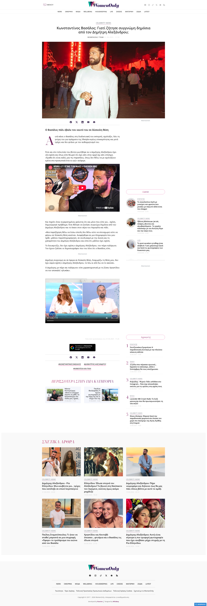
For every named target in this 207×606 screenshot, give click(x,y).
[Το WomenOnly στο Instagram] (148, 5)
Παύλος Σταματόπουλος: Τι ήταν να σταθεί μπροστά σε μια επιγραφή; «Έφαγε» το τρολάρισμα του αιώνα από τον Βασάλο (60, 538)
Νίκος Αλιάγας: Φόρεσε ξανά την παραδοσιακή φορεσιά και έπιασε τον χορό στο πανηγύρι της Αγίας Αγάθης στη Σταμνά (146, 419)
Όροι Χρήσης (69, 591)
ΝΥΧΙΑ (132, 396)
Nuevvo (100, 601)
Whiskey (116, 601)
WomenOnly (103, 568)
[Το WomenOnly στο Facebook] (144, 5)
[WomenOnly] (103, 5)
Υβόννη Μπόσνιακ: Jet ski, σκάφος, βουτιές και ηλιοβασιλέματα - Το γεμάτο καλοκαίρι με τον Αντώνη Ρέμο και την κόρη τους (150, 226)
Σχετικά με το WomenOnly (144, 591)
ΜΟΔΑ (78, 12)
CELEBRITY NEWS (103, 23)
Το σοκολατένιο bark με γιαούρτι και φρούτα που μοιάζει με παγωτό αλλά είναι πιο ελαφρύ (149, 205)
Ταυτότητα (59, 591)
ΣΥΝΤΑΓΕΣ (141, 199)
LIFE (111, 12)
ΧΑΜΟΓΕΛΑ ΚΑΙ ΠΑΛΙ (82, 368)
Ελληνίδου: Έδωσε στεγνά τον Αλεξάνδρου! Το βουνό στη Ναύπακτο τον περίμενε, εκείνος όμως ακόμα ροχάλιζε (103, 487)
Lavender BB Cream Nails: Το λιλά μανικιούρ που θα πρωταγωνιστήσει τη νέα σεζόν (146, 401)
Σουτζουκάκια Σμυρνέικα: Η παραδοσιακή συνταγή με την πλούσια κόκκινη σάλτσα (146, 349)
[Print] (94, 122)
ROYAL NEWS (142, 260)
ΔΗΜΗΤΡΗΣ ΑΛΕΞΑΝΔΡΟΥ (95, 364)
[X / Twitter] (76, 122)
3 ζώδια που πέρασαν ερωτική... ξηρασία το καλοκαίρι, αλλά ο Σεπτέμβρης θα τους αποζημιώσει (144, 366)
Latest (146, 191)
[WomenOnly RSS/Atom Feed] (163, 5)
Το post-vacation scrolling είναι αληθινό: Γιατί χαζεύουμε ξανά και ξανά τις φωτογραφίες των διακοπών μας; (150, 246)
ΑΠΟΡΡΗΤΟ (201, 604)
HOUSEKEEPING (101, 12)
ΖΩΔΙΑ (138, 12)
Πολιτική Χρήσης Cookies (122, 591)
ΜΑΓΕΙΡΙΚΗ (129, 12)
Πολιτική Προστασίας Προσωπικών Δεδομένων (94, 591)
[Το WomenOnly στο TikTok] (152, 5)
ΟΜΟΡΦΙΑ (69, 12)
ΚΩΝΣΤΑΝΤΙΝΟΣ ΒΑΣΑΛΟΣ (70, 364)
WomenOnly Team (96, 37)
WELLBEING (88, 12)
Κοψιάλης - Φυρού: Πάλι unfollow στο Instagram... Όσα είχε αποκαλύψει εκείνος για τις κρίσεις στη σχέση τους (146, 383)
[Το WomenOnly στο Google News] (159, 5)
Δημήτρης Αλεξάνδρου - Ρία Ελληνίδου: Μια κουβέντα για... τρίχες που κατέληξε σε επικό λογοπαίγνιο (61, 486)
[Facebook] (71, 122)
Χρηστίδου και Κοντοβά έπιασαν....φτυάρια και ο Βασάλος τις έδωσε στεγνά (102, 537)
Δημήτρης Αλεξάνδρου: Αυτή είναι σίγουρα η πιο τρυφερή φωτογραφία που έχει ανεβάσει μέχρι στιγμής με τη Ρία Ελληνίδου (145, 538)
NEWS (60, 12)
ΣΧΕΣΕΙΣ (119, 12)
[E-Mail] (88, 122)
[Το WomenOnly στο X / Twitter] (155, 5)
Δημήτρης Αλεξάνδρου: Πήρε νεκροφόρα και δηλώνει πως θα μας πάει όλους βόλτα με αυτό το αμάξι (144, 486)
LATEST (146, 12)
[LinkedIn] (82, 122)
